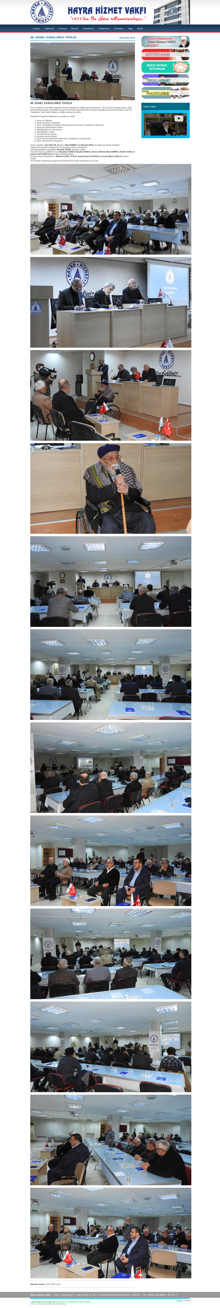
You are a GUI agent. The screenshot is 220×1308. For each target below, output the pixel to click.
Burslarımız (119, 28)
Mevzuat (74, 28)
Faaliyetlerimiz (88, 28)
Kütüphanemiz (104, 28)
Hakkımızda (49, 28)
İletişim (140, 28)
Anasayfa (36, 28)
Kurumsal (62, 28)
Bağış (130, 28)
